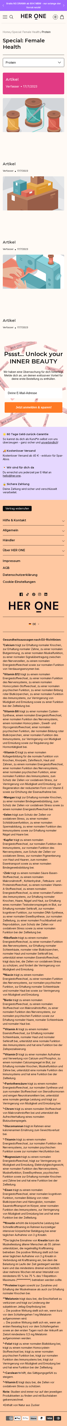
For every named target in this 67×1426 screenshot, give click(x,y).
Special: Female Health (26, 31)
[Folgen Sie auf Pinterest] (33, 594)
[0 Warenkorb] (62, 17)
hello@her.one (12, 475)
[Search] (11, 17)
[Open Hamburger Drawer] (5, 17)
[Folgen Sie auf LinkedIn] (46, 594)
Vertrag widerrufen (17, 508)
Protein (46, 31)
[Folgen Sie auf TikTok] (27, 594)
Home (6, 31)
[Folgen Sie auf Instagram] (39, 594)
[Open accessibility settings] (55, 17)
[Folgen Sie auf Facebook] (21, 594)
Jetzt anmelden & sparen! (34, 407)
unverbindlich (49, 442)
